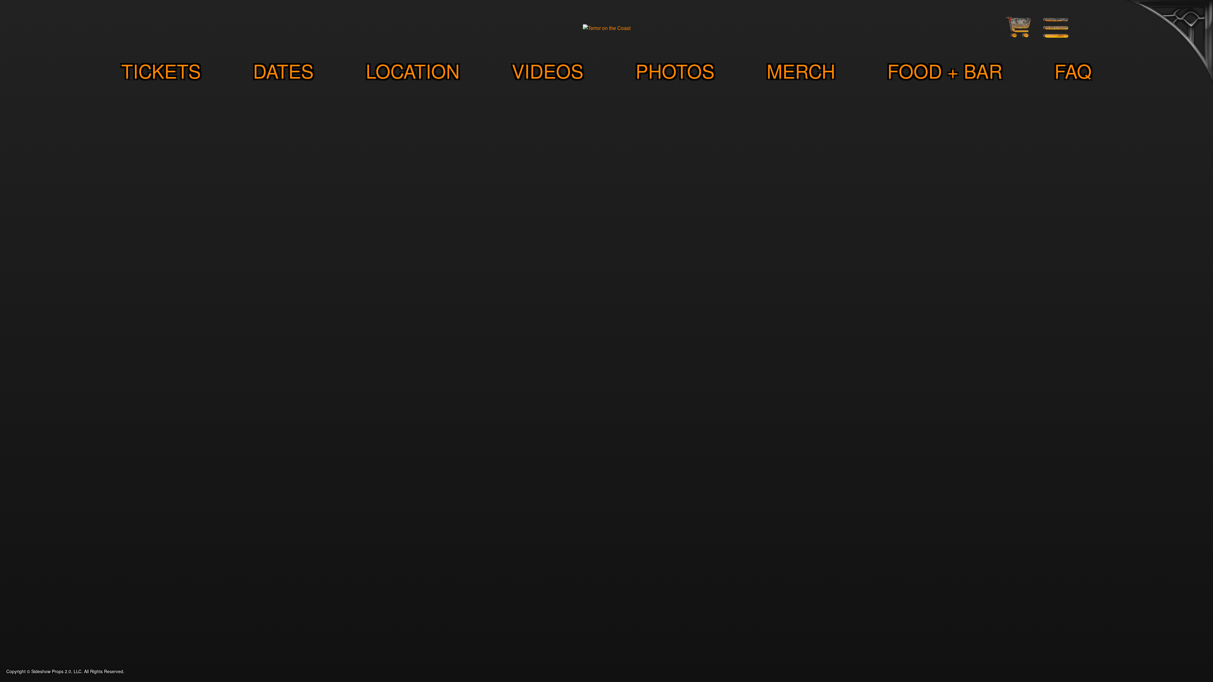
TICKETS (161, 70)
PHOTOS (675, 70)
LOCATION (413, 70)
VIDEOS (547, 70)
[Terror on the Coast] (606, 28)
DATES (283, 70)
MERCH (801, 70)
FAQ (1073, 70)
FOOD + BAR (944, 70)
